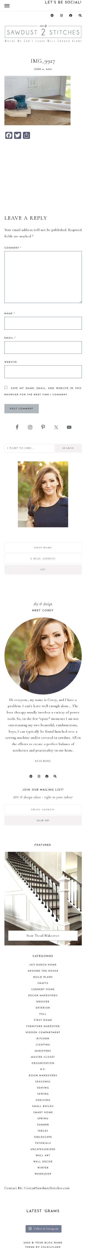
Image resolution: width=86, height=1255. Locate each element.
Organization (43, 1063)
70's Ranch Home (43, 965)
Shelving (43, 1100)
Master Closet (43, 1057)
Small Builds (43, 1106)
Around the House (43, 971)
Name (9, 313)
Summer (43, 1125)
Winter (43, 1168)
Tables (43, 1131)
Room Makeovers (43, 1075)
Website (10, 362)
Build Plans (43, 977)
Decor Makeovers (43, 995)
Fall (43, 1014)
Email (10, 338)
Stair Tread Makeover (43, 936)
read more (43, 761)
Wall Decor (43, 1162)
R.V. (43, 1069)
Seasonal (43, 1082)
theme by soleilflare (43, 1247)
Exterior (43, 1008)
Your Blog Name (48, 1243)
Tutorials (43, 1143)
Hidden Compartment (43, 1032)
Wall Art (43, 1155)
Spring (43, 1118)
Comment (12, 248)
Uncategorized (43, 1149)
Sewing (43, 1094)
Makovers (43, 1051)
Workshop (43, 1174)
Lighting (43, 1045)
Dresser (43, 1002)
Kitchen (43, 1038)
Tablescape (43, 1137)
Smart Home (43, 1112)
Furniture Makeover (43, 1026)
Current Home (43, 989)
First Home (43, 1020)
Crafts (43, 983)
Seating (43, 1088)
